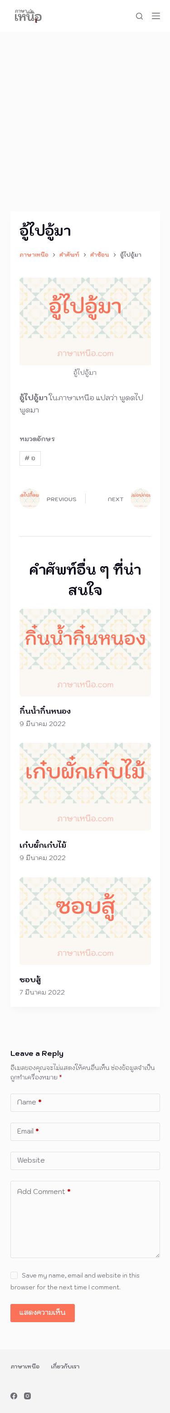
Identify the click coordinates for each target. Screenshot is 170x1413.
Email (28, 1131)
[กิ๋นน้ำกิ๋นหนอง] (85, 653)
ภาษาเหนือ (24, 1366)
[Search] (139, 16)
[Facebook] (13, 1396)
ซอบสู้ (30, 979)
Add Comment (44, 1191)
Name (29, 1102)
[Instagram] (27, 1396)
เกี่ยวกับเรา (65, 1366)
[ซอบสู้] (85, 921)
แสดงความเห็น (42, 1312)
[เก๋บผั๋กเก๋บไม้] (85, 787)
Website (31, 1160)
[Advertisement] (85, 121)
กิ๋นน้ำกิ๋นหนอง (45, 711)
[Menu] (156, 16)
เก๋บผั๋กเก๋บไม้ (42, 845)
